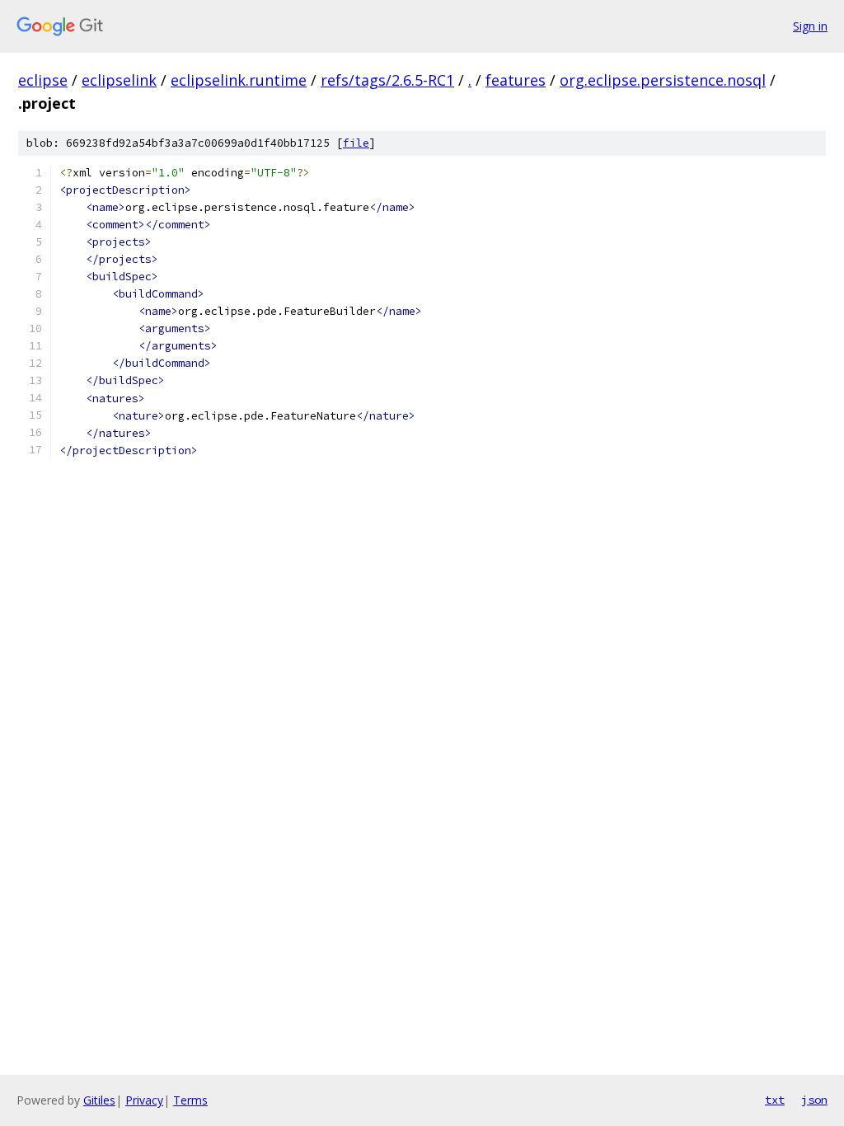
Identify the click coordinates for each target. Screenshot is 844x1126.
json (814, 1099)
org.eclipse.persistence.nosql (663, 80)
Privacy (144, 1100)
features (515, 80)
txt (775, 1099)
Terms (190, 1100)
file (356, 143)
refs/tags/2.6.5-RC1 (387, 80)
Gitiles (99, 1100)
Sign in (810, 26)
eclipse (43, 80)
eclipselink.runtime (239, 80)
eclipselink (119, 80)
